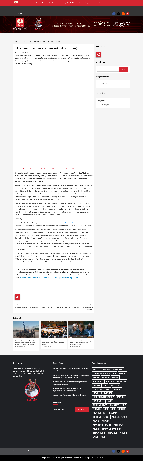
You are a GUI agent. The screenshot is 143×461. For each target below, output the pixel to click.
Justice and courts (100, 405)
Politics (51, 3)
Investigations (98, 401)
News (43, 3)
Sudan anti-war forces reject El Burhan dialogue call (70, 395)
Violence (123, 433)
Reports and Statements (111, 429)
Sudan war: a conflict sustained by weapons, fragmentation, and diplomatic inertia (80, 342)
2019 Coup (96, 369)
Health (95, 393)
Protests (105, 421)
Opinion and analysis (101, 417)
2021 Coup (107, 369)
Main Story (114, 405)
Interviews (121, 397)
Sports (93, 3)
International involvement (103, 397)
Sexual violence (99, 433)
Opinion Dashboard (70, 3)
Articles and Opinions (101, 373)
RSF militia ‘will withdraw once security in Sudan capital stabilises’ (75, 307)
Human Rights (106, 393)
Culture (96, 377)
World (95, 437)
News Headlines (99, 413)
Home (38, 3)
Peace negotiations (119, 417)
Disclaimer (31, 451)
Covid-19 (122, 373)
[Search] (128, 2)
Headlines (117, 389)
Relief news (118, 425)
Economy (105, 377)
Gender (107, 389)
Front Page (97, 389)
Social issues (113, 433)
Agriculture (117, 369)
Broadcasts (82, 3)
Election (115, 377)
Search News (101, 62)
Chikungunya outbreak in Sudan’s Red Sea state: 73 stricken (34, 306)
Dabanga (102, 3)
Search (123, 69)
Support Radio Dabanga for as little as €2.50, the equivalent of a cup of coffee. (50, 278)
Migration (97, 409)
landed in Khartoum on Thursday (66, 223)
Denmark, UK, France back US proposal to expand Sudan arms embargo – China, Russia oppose (25, 342)
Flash (105, 385)
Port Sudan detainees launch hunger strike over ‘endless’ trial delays (71, 370)
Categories (101, 101)
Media (124, 405)
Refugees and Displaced (102, 425)
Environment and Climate (116, 381)
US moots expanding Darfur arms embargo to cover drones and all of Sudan (53, 342)
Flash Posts (114, 385)
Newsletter (112, 413)
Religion (96, 429)
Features (96, 385)
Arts (114, 373)
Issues (58, 3)
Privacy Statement (19, 451)
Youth (103, 437)
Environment (98, 381)
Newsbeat (121, 409)
